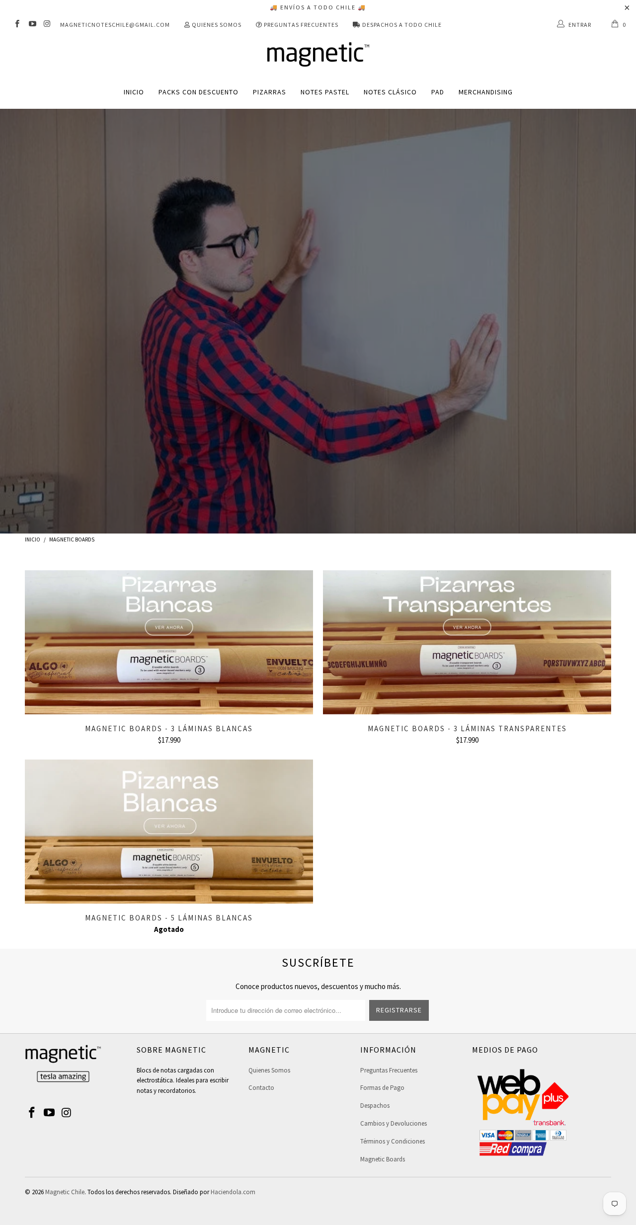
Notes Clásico (390, 91)
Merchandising (486, 91)
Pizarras (269, 91)
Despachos (375, 1105)
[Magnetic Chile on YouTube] (31, 24)
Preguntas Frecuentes (300, 24)
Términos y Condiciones (392, 1141)
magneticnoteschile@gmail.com (115, 24)
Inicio (134, 91)
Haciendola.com (233, 1192)
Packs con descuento (198, 91)
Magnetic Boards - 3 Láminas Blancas (169, 642)
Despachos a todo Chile (401, 24)
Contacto (261, 1087)
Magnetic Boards (382, 1159)
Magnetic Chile (64, 1192)
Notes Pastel (325, 91)
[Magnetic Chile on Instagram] (47, 24)
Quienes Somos (215, 24)
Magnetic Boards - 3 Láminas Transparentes (467, 642)
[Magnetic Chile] (318, 55)
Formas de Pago (382, 1087)
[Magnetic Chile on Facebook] (16, 24)
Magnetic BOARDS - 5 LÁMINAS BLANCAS (169, 832)
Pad (437, 91)
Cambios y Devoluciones (393, 1123)
